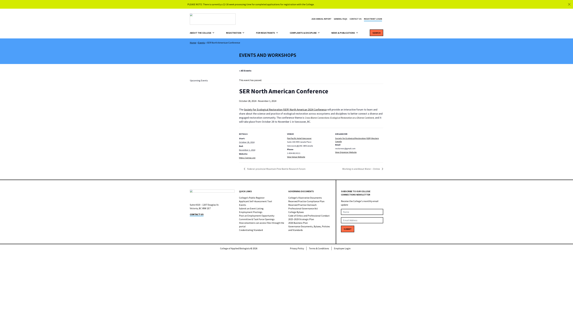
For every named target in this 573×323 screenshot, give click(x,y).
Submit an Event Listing (251, 208)
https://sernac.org (247, 157)
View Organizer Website (346, 152)
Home (193, 42)
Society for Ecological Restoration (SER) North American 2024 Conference (285, 109)
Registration (233, 32)
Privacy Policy (297, 248)
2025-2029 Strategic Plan (301, 219)
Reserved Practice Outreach (302, 204)
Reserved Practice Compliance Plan (306, 201)
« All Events (245, 70)
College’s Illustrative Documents (305, 197)
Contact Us (356, 19)
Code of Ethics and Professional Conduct (309, 215)
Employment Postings (250, 212)
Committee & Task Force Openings (257, 219)
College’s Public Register (252, 197)
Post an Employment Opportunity (256, 215)
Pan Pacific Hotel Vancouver (299, 138)
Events (201, 42)
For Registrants (265, 32)
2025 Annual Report (321, 19)
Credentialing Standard (251, 229)
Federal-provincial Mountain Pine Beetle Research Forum (276, 168)
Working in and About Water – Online (361, 168)
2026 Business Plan (298, 222)
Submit (348, 228)
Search (376, 32)
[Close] (569, 4)
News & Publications (343, 32)
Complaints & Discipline (303, 32)
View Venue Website (296, 157)
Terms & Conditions (319, 248)
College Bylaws (296, 212)
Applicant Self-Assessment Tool (255, 201)
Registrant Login (373, 19)
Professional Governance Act (303, 208)
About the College (200, 32)
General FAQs (340, 19)
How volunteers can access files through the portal (261, 224)
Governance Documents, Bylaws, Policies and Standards (309, 228)
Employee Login (342, 248)
